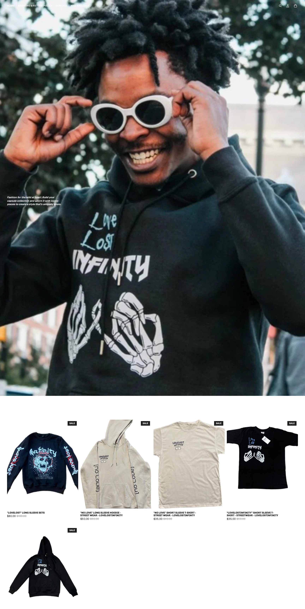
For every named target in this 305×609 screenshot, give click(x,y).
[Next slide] (73, 464)
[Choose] (73, 503)
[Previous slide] (12, 464)
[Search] (280, 6)
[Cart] (295, 6)
